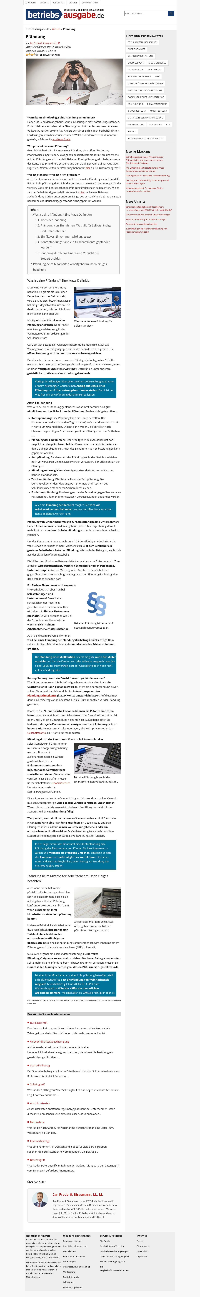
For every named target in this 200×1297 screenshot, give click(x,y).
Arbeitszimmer (136, 49)
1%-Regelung (69, 1271)
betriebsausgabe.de (37, 29)
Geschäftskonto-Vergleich (112, 1246)
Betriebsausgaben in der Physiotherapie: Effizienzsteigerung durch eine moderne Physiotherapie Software (144, 160)
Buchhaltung (136, 124)
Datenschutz (143, 1251)
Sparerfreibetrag (40, 1065)
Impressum (142, 1256)
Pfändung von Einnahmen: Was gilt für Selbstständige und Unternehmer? (76, 228)
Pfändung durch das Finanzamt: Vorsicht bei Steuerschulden (70, 255)
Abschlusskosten (40, 1103)
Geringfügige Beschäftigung (145, 83)
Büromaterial (90, 2)
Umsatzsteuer (158, 110)
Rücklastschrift (39, 1022)
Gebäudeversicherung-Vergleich (115, 1256)
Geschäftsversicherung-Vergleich (115, 1251)
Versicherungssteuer (72, 1287)
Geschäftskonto (36, 733)
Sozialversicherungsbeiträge (146, 97)
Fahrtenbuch (69, 1282)
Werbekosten (69, 1251)
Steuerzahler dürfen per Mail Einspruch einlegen (148, 214)
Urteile (73, 2)
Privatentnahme (157, 104)
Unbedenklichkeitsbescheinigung (49, 1041)
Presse (140, 1241)
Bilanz (132, 131)
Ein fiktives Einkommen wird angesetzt (66, 236)
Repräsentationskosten (74, 1256)
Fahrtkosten (136, 69)
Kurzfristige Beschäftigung (145, 90)
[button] (27, 54)
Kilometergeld (157, 62)
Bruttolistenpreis (71, 1277)
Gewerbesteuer (61, 783)
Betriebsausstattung (140, 55)
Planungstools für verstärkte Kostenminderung (148, 175)
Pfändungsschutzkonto (42, 695)
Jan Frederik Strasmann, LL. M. (45, 43)
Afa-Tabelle (105, 1241)
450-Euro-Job (135, 104)
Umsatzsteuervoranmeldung (145, 117)
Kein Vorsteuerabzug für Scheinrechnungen (146, 219)
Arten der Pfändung (53, 220)
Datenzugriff (37, 1160)
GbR (157, 76)
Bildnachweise (143, 1246)
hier (88, 168)
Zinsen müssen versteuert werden (141, 224)
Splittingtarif (37, 1084)
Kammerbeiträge (40, 1141)
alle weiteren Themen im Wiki (146, 138)
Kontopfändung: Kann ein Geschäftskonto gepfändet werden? (75, 244)
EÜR (168, 124)
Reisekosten (155, 69)
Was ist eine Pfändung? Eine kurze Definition (62, 214)
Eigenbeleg (155, 124)
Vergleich (58, 2)
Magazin (31, 2)
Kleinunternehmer (139, 76)
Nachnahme (37, 1122)
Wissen (44, 2)
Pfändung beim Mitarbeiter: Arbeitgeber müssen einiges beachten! (70, 266)
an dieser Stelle (61, 139)
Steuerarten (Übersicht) (142, 42)
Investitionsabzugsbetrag (75, 1246)
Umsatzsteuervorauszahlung (76, 1266)
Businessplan (136, 62)
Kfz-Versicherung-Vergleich (112, 1261)
